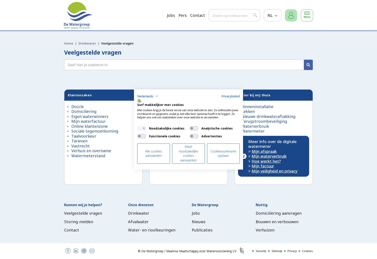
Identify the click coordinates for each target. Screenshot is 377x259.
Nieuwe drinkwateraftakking (268, 116)
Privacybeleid (230, 96)
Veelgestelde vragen (83, 213)
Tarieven (79, 140)
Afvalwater (138, 221)
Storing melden (78, 221)
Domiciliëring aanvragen (279, 213)
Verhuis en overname (91, 150)
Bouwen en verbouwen (277, 221)
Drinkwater (87, 43)
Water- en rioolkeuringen (151, 230)
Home (68, 43)
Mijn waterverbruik (269, 156)
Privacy (292, 251)
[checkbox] (141, 128)
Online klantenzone (89, 126)
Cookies (307, 251)
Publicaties (202, 230)
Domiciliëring (83, 111)
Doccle (77, 106)
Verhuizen (265, 230)
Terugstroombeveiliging (264, 121)
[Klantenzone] (291, 15)
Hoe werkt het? (266, 161)
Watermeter (253, 131)
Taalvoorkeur (83, 136)
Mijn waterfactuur (88, 121)
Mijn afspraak (264, 151)
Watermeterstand (88, 155)
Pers (182, 15)
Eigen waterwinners (89, 116)
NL (270, 15)
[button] (147, 96)
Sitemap (277, 251)
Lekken (248, 111)
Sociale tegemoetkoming (94, 131)
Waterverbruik (255, 126)
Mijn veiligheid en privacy (275, 171)
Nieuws (199, 221)
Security (261, 251)
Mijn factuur (263, 166)
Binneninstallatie (257, 106)
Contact (197, 15)
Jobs (171, 15)
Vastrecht (80, 145)
